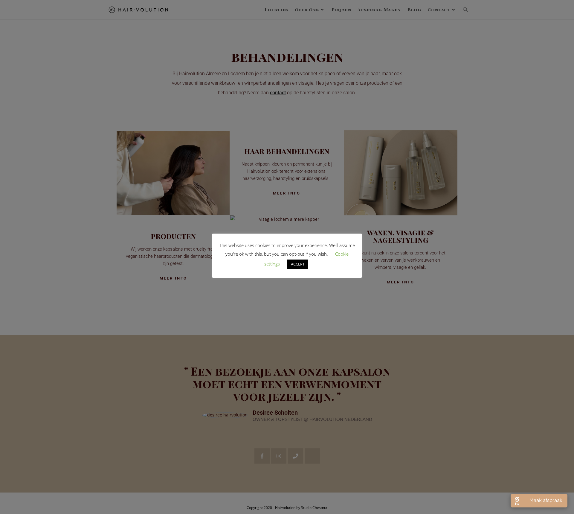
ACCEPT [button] (298, 264)
